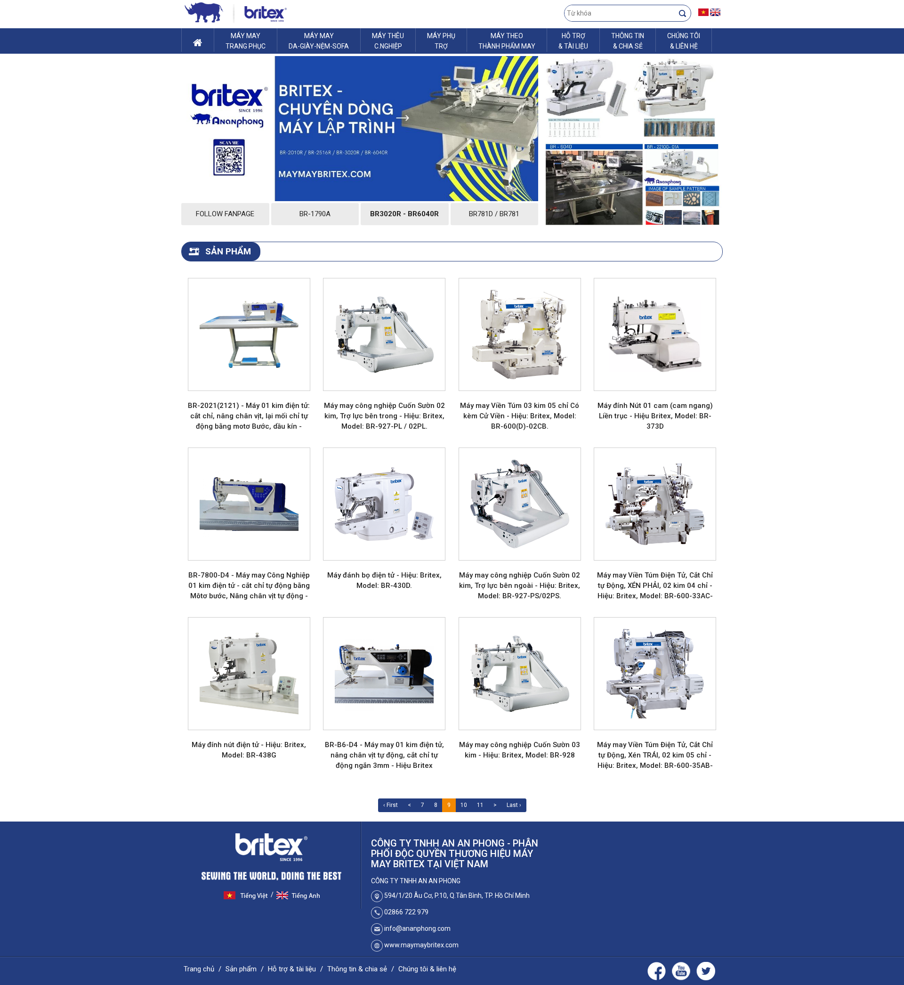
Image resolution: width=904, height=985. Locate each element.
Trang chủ (199, 969)
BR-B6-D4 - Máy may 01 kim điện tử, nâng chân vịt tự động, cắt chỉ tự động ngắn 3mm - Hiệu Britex (384, 755)
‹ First (390, 805)
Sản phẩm (241, 969)
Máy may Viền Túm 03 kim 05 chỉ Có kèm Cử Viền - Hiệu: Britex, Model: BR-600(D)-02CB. (519, 416)
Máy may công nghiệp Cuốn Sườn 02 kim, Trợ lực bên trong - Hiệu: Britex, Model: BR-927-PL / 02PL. (384, 416)
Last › (514, 805)
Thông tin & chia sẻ (357, 969)
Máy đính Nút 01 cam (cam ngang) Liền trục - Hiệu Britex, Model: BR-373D (655, 416)
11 (480, 805)
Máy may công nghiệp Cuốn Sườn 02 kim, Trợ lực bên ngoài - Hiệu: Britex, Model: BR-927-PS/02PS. (519, 585)
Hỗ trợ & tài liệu (292, 969)
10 (463, 805)
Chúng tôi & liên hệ (427, 969)
